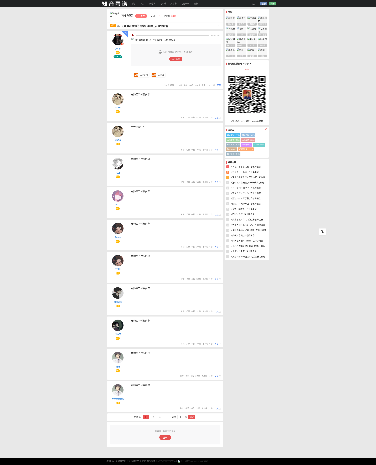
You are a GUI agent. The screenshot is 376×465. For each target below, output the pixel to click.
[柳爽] (241, 53)
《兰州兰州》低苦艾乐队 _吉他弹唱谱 (246, 225)
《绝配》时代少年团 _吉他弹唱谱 (244, 204)
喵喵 (118, 367)
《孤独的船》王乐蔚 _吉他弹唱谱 (244, 198)
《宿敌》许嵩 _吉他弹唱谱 (241, 214)
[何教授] (230, 31)
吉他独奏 (233, 140)
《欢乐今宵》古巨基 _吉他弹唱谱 (244, 193)
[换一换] (265, 129)
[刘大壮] (252, 42)
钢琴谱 (163, 3)
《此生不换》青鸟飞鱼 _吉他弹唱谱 (245, 220)
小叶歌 (118, 48)
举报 (185, 85)
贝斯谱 (173, 3)
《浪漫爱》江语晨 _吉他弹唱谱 (243, 172)
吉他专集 (248, 140)
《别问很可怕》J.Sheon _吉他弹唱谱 (245, 241)
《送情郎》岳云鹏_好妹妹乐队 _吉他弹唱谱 (247, 183)
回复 (219, 85)
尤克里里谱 (246, 149)
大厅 (143, 3)
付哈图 (118, 334)
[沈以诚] (252, 21)
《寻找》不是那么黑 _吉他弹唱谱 (244, 167)
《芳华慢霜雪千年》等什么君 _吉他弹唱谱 (247, 177)
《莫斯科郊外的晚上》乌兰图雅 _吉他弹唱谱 (247, 257)
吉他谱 (152, 3)
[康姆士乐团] (241, 42)
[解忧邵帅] (230, 42)
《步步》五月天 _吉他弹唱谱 (242, 251)
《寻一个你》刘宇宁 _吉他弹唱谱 (244, 188)
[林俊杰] (262, 42)
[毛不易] (230, 53)
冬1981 (118, 237)
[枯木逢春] (262, 31)
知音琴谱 (114, 3)
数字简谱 (233, 154)
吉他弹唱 (127, 15)
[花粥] (241, 31)
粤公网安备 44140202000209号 (194, 461)
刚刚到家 (118, 302)
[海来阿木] (262, 21)
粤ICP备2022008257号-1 (166, 461)
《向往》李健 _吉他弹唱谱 (241, 235)
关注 (142, 16)
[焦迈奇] (252, 31)
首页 (134, 3)
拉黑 (180, 85)
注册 (272, 3)
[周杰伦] (241, 21)
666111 (118, 269)
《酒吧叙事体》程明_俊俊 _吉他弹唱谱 (246, 230)
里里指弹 (233, 135)
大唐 (118, 173)
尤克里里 (185, 3)
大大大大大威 (118, 399)
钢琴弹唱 (248, 135)
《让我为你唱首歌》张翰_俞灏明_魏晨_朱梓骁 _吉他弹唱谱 (247, 246)
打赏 (182, 118)
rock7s (117, 204)
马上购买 (176, 59)
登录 (264, 3)
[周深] (262, 53)
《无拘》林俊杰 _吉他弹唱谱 (242, 209)
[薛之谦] (230, 21)
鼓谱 (196, 3)
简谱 (246, 145)
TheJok (118, 107)
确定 (192, 417)
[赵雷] (252, 53)
